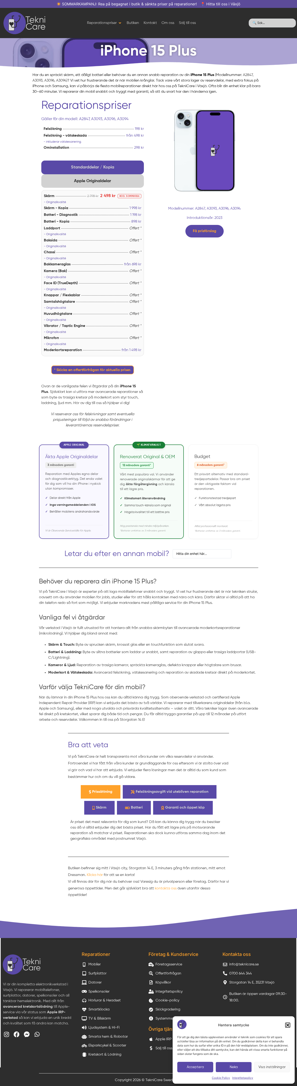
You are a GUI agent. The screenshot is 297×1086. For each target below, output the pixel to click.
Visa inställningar (272, 1067)
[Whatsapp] (37, 1034)
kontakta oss (166, 888)
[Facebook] (16, 1034)
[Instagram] (6, 1034)
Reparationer (96, 954)
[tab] (92, 167)
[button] (287, 1025)
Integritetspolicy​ (242, 1077)
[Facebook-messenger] (26, 1034)
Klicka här (95, 875)
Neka (234, 1067)
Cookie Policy (221, 1077)
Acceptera (195, 1067)
